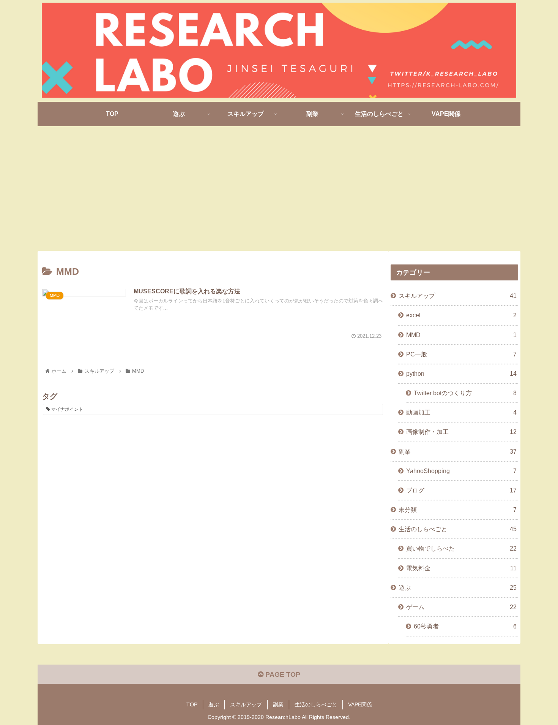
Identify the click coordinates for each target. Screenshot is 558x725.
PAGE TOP (281, 674)
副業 (458, 451)
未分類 (458, 509)
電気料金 (461, 568)
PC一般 (461, 354)
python (461, 373)
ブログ (461, 490)
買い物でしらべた (461, 548)
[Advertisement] (279, 188)
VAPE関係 (360, 704)
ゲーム (461, 606)
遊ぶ (458, 587)
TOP (191, 704)
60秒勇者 (465, 626)
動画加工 (461, 412)
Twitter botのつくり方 (465, 392)
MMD (461, 334)
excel (461, 315)
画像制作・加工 (461, 431)
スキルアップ (458, 295)
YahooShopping (461, 470)
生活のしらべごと (458, 529)
